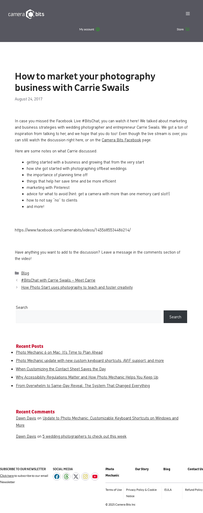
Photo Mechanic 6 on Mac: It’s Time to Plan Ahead (59, 352)
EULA (168, 489)
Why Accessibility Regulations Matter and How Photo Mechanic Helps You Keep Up (87, 377)
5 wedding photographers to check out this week (85, 436)
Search (22, 307)
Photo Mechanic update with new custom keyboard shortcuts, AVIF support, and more (90, 360)
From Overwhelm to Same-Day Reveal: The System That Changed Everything (83, 385)
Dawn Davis (26, 418)
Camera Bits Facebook (121, 139)
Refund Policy (194, 489)
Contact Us (195, 469)
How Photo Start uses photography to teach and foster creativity (77, 287)
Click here (7, 475)
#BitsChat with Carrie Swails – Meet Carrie (58, 280)
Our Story (142, 469)
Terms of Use (113, 489)
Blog (25, 273)
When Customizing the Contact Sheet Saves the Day (61, 368)
